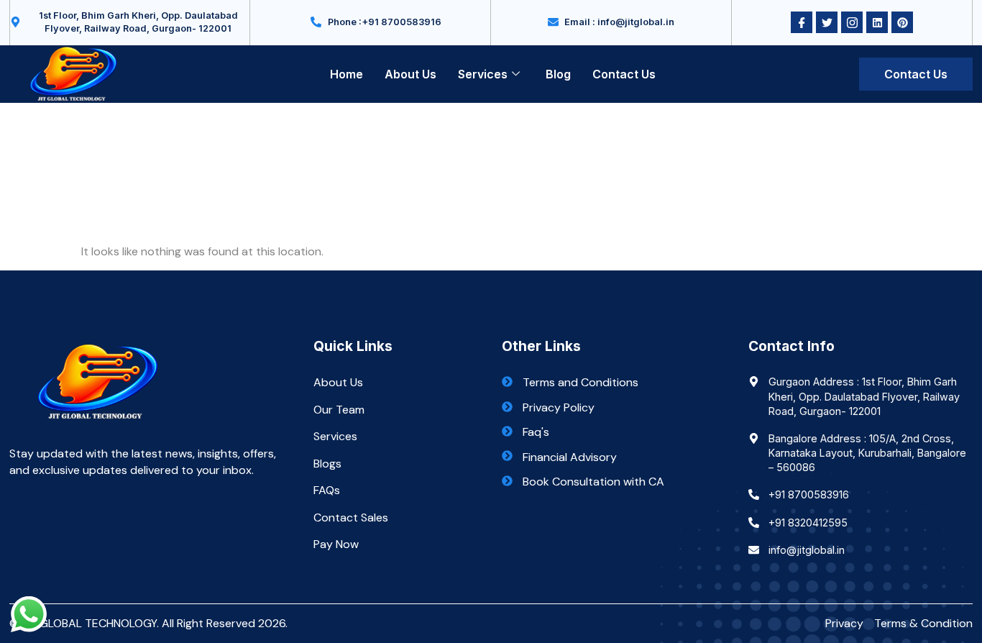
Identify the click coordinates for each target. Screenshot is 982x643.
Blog (558, 74)
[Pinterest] (902, 22)
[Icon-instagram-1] (852, 22)
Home (346, 74)
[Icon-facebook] (801, 22)
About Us (410, 74)
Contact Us (624, 74)
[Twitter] (827, 22)
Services (483, 74)
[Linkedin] (877, 22)
